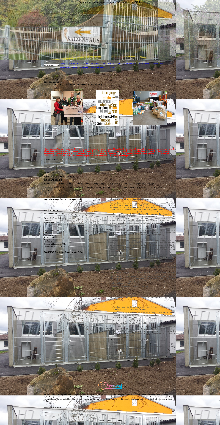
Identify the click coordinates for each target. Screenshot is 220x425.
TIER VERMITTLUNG (74, 63)
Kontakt (112, 67)
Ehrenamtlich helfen (157, 63)
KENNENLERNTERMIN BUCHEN (94, 63)
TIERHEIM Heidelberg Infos (126, 63)
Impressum (101, 420)
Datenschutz (112, 420)
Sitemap (120, 420)
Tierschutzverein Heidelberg (98, 67)
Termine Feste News (143, 63)
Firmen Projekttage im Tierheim (68, 67)
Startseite (62, 63)
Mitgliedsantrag (84, 67)
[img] (110, 30)
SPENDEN (110, 63)
